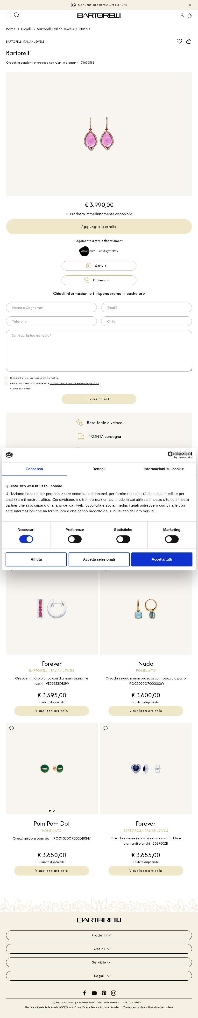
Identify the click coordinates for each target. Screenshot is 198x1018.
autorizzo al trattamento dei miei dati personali (74, 383)
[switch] (75, 539)
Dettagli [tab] (99, 469)
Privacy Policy (81, 1006)
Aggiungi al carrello (99, 226)
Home (11, 28)
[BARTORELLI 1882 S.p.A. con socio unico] (99, 15)
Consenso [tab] (34, 469)
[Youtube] (94, 992)
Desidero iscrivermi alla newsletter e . (54, 383)
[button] (50, 811)
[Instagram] (113, 992)
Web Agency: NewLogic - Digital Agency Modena (148, 1006)
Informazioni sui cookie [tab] (164, 469)
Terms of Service (99, 1006)
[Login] (180, 15)
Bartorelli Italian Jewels (55, 28)
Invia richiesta (99, 398)
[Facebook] (84, 992)
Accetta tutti (162, 559)
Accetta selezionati (99, 559)
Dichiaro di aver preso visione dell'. (34, 377)
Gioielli (26, 28)
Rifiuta (36, 559)
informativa (52, 377)
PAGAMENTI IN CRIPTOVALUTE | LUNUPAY (102, 5)
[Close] (190, 5)
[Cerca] (16, 15)
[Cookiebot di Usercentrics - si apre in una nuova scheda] (171, 455)
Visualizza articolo (51, 710)
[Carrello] (188, 15)
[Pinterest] (103, 992)
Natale (85, 28)
